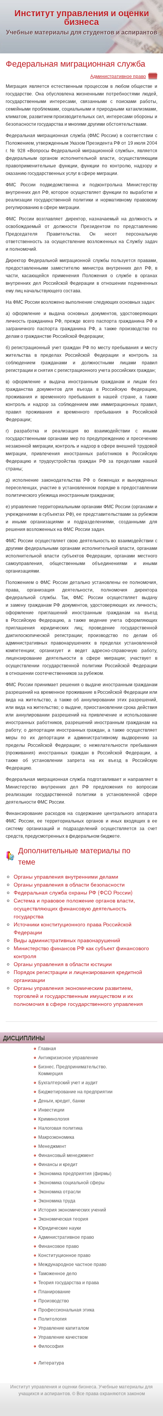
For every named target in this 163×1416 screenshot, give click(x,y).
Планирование (54, 1291)
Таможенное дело (57, 1273)
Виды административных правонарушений (67, 940)
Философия (51, 1346)
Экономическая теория (63, 1218)
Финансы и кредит (58, 1164)
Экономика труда (56, 1200)
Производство (53, 1300)
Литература (51, 1362)
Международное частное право (72, 1264)
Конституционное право (64, 1255)
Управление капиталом (63, 1327)
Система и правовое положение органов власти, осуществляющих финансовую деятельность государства (74, 908)
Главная (47, 1048)
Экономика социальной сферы (71, 1182)
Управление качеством (63, 1336)
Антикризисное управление (68, 1057)
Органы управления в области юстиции (63, 964)
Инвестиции (51, 1109)
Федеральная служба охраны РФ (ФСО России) (73, 892)
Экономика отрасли (59, 1191)
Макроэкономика (56, 1136)
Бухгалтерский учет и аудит (68, 1082)
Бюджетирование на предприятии (75, 1091)
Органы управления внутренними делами (66, 876)
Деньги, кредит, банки (61, 1100)
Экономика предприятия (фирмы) (74, 1173)
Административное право (118, 76)
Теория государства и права (68, 1282)
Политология (52, 1318)
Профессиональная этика (66, 1309)
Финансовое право (58, 1246)
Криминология (53, 1118)
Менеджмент (52, 1146)
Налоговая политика (60, 1127)
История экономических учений (72, 1209)
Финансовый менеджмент (66, 1155)
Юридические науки (59, 1227)
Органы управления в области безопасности (69, 884)
